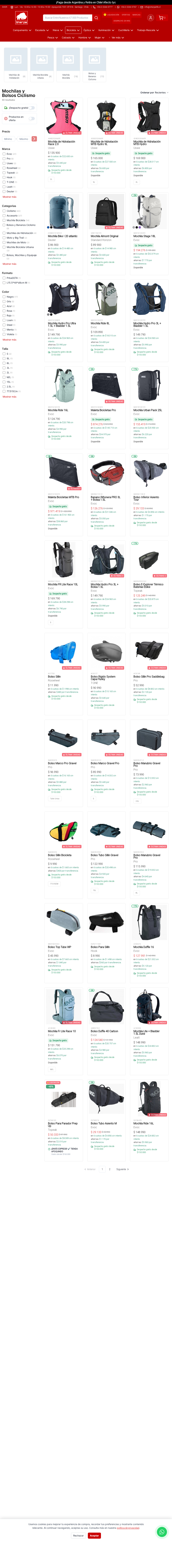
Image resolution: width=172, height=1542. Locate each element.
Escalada (40, 30)
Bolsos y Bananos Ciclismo (21, 226)
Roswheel (13, 167)
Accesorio (14, 215)
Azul (11, 306)
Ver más (116, 37)
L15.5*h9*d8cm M (18, 282)
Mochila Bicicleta (18, 220)
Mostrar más (9, 196)
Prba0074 (14, 277)
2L (9, 372)
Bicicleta (71, 30)
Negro (12, 296)
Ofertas (126, 15)
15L (10, 381)
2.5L (11, 386)
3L (10, 367)
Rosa (11, 310)
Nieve (56, 30)
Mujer (98, 37)
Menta (12, 329)
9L (10, 358)
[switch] (32, 107)
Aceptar (94, 1535)
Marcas (136, 15)
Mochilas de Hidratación (21, 233)
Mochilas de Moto (18, 242)
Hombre (82, 37)
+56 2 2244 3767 (129, 7)
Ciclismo (13, 210)
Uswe (11, 163)
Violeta (12, 334)
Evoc (11, 153)
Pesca (51, 37)
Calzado (66, 37)
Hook (11, 177)
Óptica (87, 30)
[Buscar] (96, 17)
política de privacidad (128, 1527)
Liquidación (113, 15)
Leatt (11, 186)
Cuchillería (124, 30)
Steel (11, 324)
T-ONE (12, 182)
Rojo (10, 315)
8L (10, 363)
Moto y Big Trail (17, 237)
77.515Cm (14, 391)
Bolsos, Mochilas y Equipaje (22, 257)
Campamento (20, 30)
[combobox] (162, 92)
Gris (10, 301)
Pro (10, 158)
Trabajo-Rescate (146, 30)
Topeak (12, 172)
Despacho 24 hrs (122, 21)
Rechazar (78, 1535)
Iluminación (104, 30)
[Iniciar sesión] (150, 17)
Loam (11, 320)
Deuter (12, 191)
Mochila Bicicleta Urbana (20, 249)
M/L (10, 377)
